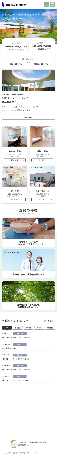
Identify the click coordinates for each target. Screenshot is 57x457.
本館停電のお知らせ (9, 348)
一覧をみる (50, 321)
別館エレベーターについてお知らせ (16, 338)
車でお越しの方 (16, 64)
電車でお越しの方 (41, 64)
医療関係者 (50, 328)
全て (7, 328)
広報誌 (39, 328)
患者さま (17, 328)
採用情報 (28, 328)
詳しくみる (28, 117)
